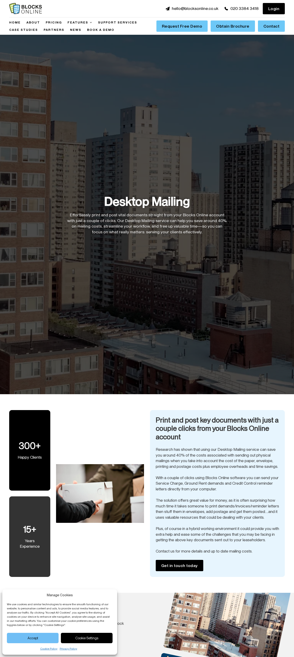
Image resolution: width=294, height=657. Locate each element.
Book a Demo (100, 30)
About (33, 22)
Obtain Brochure (232, 26)
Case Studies (23, 30)
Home (15, 22)
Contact (271, 26)
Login (274, 8)
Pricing (54, 22)
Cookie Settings (86, 638)
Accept (33, 638)
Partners (54, 30)
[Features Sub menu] (90, 22)
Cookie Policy (48, 648)
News (75, 30)
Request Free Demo (182, 26)
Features (78, 22)
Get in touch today (179, 565)
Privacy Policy (68, 648)
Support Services (117, 22)
